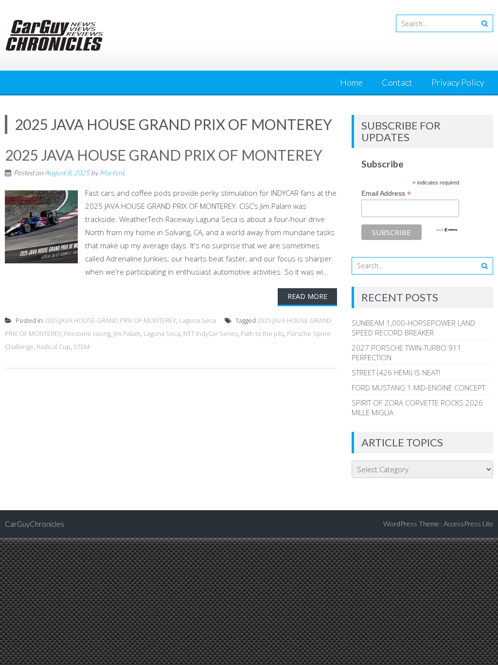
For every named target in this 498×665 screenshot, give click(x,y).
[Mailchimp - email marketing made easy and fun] (447, 230)
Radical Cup (53, 346)
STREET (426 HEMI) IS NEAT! (396, 372)
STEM (81, 346)
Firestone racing (87, 333)
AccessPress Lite (468, 523)
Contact (397, 82)
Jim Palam (127, 333)
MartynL (112, 172)
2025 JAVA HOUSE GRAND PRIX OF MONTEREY (163, 155)
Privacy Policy (457, 82)
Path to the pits (262, 333)
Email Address (386, 193)
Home (351, 82)
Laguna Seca (197, 320)
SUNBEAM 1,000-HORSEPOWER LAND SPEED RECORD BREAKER (413, 327)
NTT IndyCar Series (210, 333)
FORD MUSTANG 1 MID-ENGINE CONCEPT (418, 387)
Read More (307, 296)
